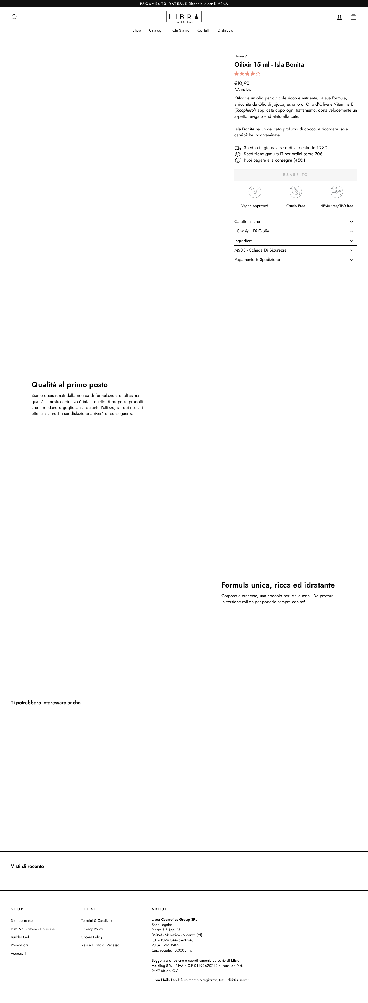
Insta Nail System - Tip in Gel (33, 929)
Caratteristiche (247, 221)
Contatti (203, 30)
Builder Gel (20, 937)
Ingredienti (244, 241)
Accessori (18, 953)
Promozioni (19, 945)
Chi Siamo (180, 30)
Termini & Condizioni (97, 920)
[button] (248, 74)
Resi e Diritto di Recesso (100, 945)
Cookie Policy (91, 937)
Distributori (227, 30)
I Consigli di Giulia (251, 231)
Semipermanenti (23, 920)
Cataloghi (156, 30)
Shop (137, 30)
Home (239, 56)
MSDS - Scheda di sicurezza (260, 250)
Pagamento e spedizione (257, 259)
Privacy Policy (92, 929)
